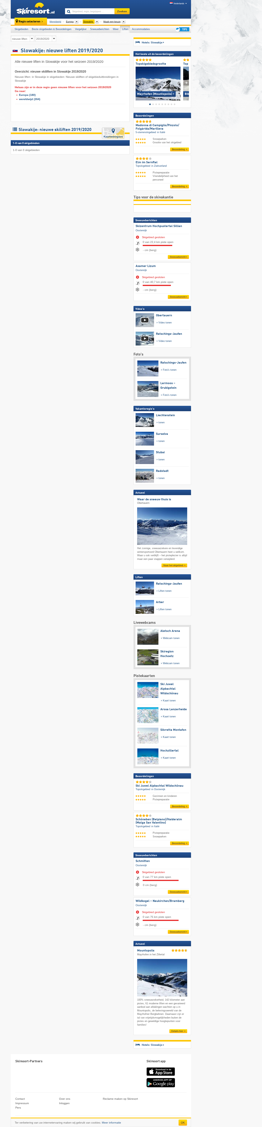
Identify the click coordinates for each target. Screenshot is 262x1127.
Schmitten (143, 861)
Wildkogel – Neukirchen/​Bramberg (160, 901)
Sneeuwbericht (177, 257)
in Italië (161, 132)
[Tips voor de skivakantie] (182, 29)
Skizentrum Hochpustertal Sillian (159, 226)
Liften (125, 29)
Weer (116, 29)
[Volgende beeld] (186, 82)
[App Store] (161, 1076)
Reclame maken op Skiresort (120, 1098)
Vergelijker (81, 29)
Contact (20, 1098)
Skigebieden (21, 29)
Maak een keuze (112, 21)
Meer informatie (111, 1122)
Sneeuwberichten (99, 29)
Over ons (64, 1098)
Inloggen (64, 1103)
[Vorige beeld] (138, 82)
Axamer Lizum (146, 266)
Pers (18, 1107)
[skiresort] (36, 9)
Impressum (22, 1103)
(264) (29, 99)
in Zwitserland (159, 165)
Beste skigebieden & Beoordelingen (51, 29)
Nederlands (179, 3)
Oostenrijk (141, 230)
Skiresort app (156, 1061)
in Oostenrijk (158, 789)
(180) (27, 94)
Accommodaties (141, 29)
